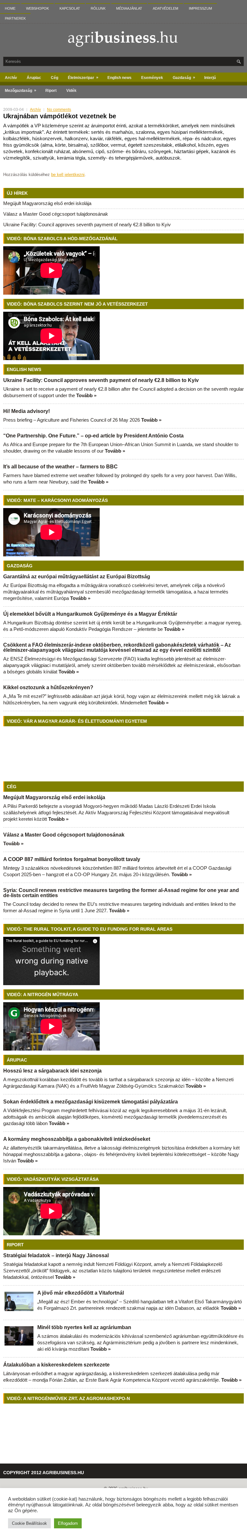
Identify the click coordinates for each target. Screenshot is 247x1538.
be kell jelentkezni (68, 174)
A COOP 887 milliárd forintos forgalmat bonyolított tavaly (71, 859)
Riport (51, 90)
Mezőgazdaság (20, 90)
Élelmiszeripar (83, 77)
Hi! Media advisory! (26, 411)
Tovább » (86, 395)
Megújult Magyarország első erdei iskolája (47, 203)
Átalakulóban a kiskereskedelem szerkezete (56, 1364)
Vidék (71, 90)
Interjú (210, 77)
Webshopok (37, 8)
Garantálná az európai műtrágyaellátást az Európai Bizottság (76, 576)
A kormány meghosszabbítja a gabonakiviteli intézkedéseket (76, 1139)
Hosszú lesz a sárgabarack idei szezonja (52, 1070)
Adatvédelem (165, 8)
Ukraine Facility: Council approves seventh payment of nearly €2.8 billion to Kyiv (87, 224)
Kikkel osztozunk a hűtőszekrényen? (48, 687)
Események (152, 77)
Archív (11, 77)
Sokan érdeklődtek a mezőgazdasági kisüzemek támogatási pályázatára (90, 1101)
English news (119, 77)
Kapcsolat (69, 8)
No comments (59, 109)
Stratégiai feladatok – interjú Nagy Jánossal (56, 1255)
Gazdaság (184, 77)
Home (10, 8)
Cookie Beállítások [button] (29, 1523)
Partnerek (15, 18)
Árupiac (34, 77)
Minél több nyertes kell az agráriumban (84, 1327)
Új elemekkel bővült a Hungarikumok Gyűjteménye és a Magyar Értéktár (90, 614)
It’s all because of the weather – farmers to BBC (60, 466)
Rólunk (98, 8)
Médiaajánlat (129, 8)
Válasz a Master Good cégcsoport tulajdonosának (55, 214)
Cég (54, 77)
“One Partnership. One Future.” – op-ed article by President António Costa (93, 435)
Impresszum (200, 8)
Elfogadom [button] (68, 1523)
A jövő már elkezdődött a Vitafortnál (80, 1293)
